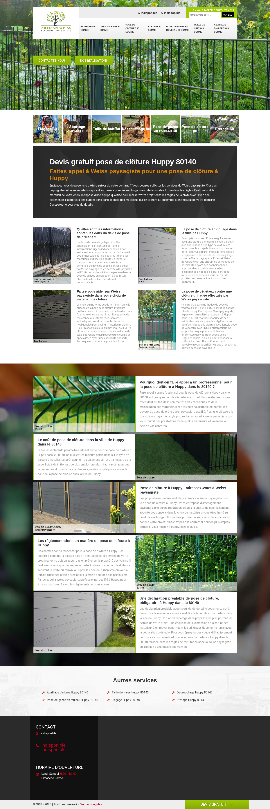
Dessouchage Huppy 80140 (194, 692)
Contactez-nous (52, 60)
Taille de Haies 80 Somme (199, 28)
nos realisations (94, 60)
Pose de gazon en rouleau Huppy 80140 (72, 700)
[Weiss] (56, 21)
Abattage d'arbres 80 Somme (221, 28)
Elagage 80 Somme (88, 28)
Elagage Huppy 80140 (126, 700)
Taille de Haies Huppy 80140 (130, 692)
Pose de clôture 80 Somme (132, 28)
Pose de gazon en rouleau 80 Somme (177, 28)
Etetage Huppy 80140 (191, 700)
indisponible (148, 13)
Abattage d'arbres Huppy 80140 (67, 692)
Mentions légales (91, 804)
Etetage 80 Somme (154, 28)
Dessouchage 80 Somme (110, 28)
